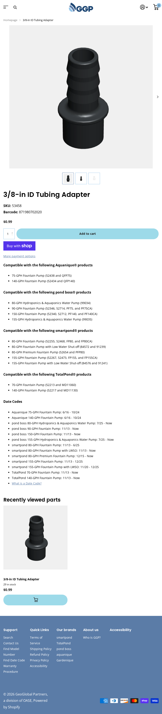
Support (10, 629)
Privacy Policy (39, 660)
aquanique (64, 655)
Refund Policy (39, 655)
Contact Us (11, 643)
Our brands (66, 629)
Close (15, 7)
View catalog (5, 9)
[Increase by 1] (13, 230)
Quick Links (39, 629)
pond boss (64, 649)
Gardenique (65, 660)
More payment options (19, 256)
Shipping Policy (40, 649)
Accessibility (38, 666)
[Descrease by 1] (13, 237)
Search (8, 637)
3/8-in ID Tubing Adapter (21, 579)
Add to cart (87, 234)
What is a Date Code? (27, 483)
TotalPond (64, 643)
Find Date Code (14, 660)
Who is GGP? (92, 637)
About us (91, 629)
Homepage (10, 20)
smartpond (64, 637)
